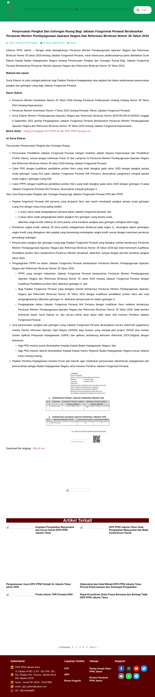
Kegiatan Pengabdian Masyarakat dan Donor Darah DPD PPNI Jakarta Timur (54, 530)
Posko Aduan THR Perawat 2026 (54, 594)
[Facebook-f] (121, 669)
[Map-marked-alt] (121, 676)
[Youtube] (136, 669)
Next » (93, 647)
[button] (77, 9)
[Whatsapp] (129, 676)
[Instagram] (129, 669)
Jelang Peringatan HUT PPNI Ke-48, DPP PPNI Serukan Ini (56, 131)
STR (66, 668)
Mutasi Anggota (72, 680)
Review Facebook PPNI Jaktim (98, 679)
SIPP (66, 674)
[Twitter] (144, 669)
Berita (73, 43)
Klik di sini (39, 448)
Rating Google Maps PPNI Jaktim (100, 670)
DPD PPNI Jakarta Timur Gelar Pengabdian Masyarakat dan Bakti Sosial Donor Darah (128, 530)
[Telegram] (136, 676)
